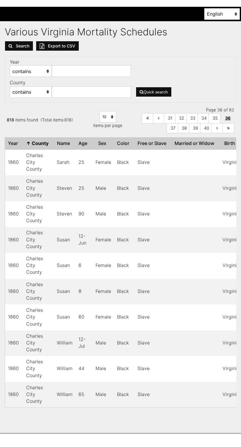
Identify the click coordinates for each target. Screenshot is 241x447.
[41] (217, 128)
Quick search (155, 92)
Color (124, 143)
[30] (159, 118)
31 (170, 118)
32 (181, 118)
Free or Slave (153, 143)
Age (84, 143)
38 (184, 128)
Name (64, 143)
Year (14, 143)
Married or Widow (196, 143)
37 (172, 128)
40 (206, 128)
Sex (103, 143)
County (38, 143)
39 (195, 128)
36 (228, 118)
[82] (228, 128)
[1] (147, 118)
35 (215, 118)
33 (192, 118)
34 (204, 118)
